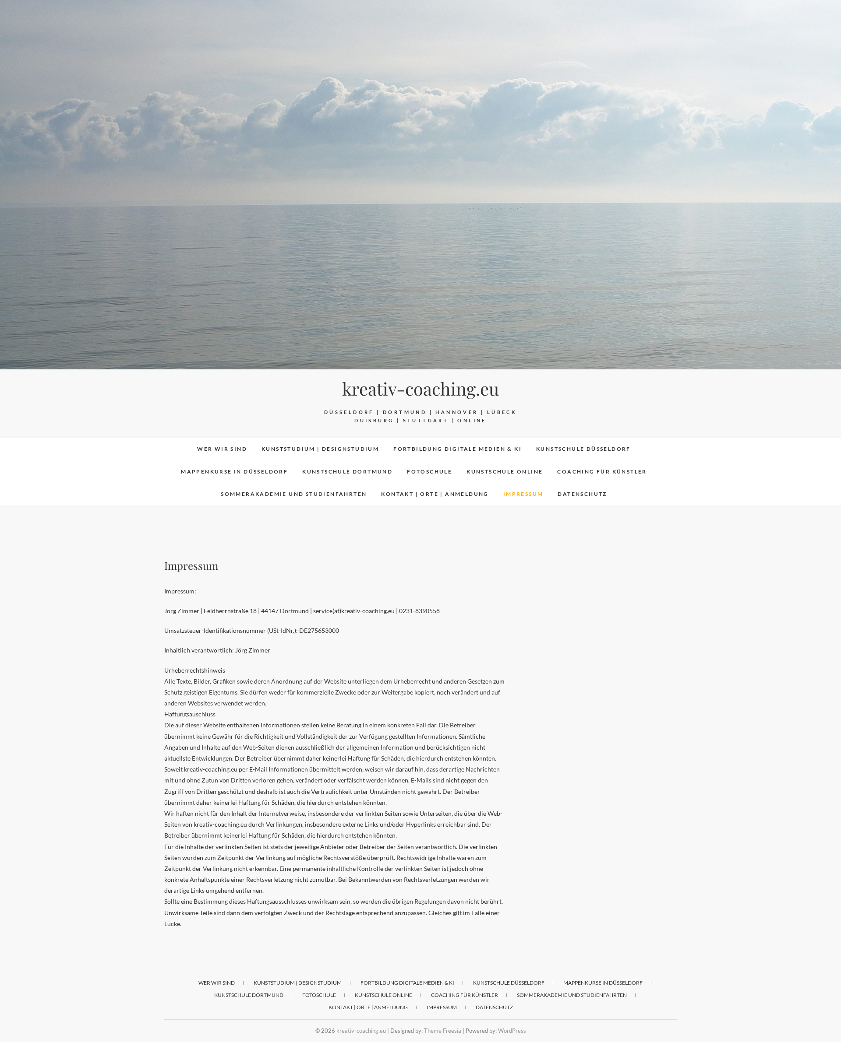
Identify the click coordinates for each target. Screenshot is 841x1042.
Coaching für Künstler (602, 471)
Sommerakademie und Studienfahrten (294, 494)
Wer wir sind (222, 449)
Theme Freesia (442, 1030)
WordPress (512, 1030)
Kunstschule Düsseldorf (583, 449)
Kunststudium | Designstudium (320, 449)
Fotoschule (429, 471)
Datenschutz (582, 494)
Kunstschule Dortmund (347, 471)
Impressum (523, 494)
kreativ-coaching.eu (420, 388)
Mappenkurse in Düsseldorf (234, 471)
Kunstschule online (504, 471)
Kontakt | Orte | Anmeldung (434, 494)
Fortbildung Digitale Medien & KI (457, 449)
